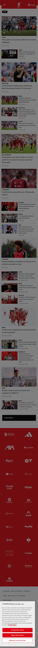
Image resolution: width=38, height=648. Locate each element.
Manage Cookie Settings (17, 640)
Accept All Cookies (17, 630)
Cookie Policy (12, 625)
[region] (17, 623)
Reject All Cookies (17, 635)
